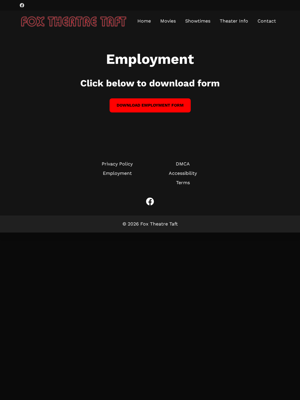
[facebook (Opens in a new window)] (22, 5)
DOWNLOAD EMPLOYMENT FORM (150, 105)
